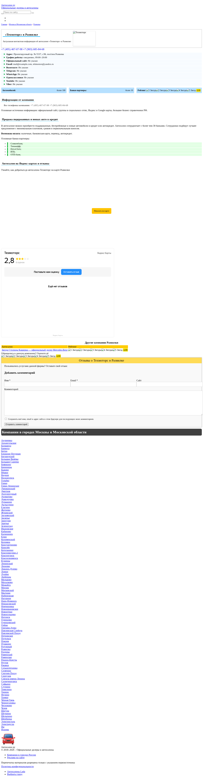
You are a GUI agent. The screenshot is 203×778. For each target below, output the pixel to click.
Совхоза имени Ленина (13, 678)
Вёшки (4, 472)
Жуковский (7, 512)
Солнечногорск (9, 681)
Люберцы (6, 577)
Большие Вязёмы (9, 459)
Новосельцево (8, 614)
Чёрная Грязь (7, 700)
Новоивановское (9, 609)
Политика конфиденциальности (17, 766)
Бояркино (6, 464)
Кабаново (6, 531)
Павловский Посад (11, 633)
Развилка (5, 649)
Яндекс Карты (58, 335)
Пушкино (6, 644)
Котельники (7, 550)
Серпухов (6, 676)
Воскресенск (7, 478)
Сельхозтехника (9, 668)
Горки (4, 483)
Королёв (5, 547)
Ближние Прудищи (11, 454)
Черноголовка (8, 703)
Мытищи (5, 593)
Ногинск (5, 617)
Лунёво (5, 574)
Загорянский (7, 515)
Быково (5, 470)
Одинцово (6, 620)
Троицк (5, 692)
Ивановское (7, 528)
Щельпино (6, 716)
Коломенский (8, 539)
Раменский (6, 654)
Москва (5, 587)
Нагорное (6, 598)
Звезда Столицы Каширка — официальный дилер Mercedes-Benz (35, 350)
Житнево (5, 510)
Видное (5, 475)
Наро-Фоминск (9, 601)
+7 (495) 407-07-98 (11, 49)
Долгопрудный (8, 494)
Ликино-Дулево (9, 569)
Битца (4, 451)
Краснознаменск (9, 558)
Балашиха (6, 445)
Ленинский (7, 563)
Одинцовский (8, 622)
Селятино (6, 670)
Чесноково (6, 705)
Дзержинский (8, 488)
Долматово (6, 496)
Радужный (6, 646)
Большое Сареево (10, 462)
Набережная (7, 595)
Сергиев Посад (8, 673)
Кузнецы (5, 561)
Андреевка (6, 440)
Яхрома (5, 729)
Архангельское (8, 443)
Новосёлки (6, 611)
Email (74, 380)
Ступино (5, 686)
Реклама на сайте (16, 757)
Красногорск (7, 555)
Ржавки (5, 665)
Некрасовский (8, 603)
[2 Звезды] (161, 90)
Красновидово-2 (9, 553)
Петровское (7, 636)
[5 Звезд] (191, 90)
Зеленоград (7, 526)
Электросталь (8, 721)
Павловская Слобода (11, 630)
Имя (7, 380)
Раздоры (5, 652)
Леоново (5, 566)
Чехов (4, 708)
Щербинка (6, 719)
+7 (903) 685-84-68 (33, 49)
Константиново (9, 545)
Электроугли (7, 724)
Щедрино (6, 713)
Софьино (5, 684)
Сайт (138, 380)
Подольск (6, 638)
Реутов (4, 662)
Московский (7, 590)
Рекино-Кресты (9, 660)
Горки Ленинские (10, 486)
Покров (5, 641)
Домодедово (7, 499)
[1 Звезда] (151, 90)
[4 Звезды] (182, 90)
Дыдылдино (7, 504)
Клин (4, 537)
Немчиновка (7, 606)
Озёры (4, 625)
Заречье (5, 523)
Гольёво (5, 480)
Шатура (5, 711)
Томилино (6, 689)
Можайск (6, 585)
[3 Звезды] (171, 90)
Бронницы (6, 467)
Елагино (5, 507)
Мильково (6, 579)
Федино (5, 695)
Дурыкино (6, 502)
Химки (4, 697)
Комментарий (11, 389)
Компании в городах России (21, 755)
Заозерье (5, 518)
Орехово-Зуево (8, 628)
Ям (2, 727)
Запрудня (6, 520)
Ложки (4, 571)
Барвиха (5, 448)
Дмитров (5, 491)
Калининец (7, 534)
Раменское (6, 657)
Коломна (5, 542)
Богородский (7, 456)
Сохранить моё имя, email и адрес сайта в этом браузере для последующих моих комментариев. (51, 419)
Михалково (7, 582)
